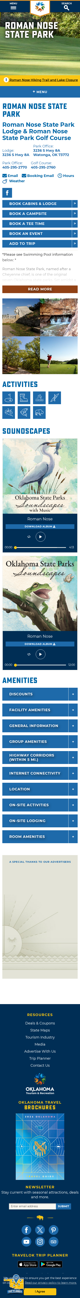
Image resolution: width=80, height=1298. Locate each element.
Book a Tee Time (27, 224)
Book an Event (26, 234)
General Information (33, 726)
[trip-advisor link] (53, 1242)
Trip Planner (40, 1058)
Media (40, 1044)
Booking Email (40, 176)
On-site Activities (29, 805)
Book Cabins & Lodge (33, 204)
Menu (13, 3)
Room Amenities (27, 837)
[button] (13, 6)
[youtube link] (26, 1242)
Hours (68, 176)
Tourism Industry (40, 1037)
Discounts (21, 694)
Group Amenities (28, 742)
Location (19, 789)
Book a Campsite (28, 214)
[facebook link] (26, 1230)
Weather (17, 181)
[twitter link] (40, 1230)
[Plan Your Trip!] (14, 1284)
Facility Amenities (29, 710)
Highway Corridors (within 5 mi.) (31, 757)
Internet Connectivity (34, 773)
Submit (63, 1206)
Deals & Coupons (40, 1023)
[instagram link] (40, 1242)
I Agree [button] (40, 1291)
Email (13, 176)
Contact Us (40, 1065)
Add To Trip (22, 243)
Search (67, 3)
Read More (40, 289)
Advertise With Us (40, 1051)
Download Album (39, 526)
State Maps (40, 1030)
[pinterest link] (53, 1230)
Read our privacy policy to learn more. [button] (51, 1283)
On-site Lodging (27, 821)
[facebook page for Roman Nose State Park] (7, 193)
